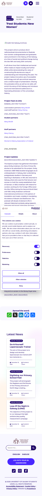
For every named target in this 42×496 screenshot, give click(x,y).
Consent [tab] (7, 214)
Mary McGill (25, 108)
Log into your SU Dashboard (21, 461)
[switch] (37, 252)
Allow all (21, 273)
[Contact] (31, 3)
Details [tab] (21, 214)
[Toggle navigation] (38, 3)
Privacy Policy (11, 489)
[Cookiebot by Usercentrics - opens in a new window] (31, 208)
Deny (21, 286)
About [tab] (34, 214)
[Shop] (25, 3)
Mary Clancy (22, 110)
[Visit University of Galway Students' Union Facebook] (26, 471)
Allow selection (21, 279)
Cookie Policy (30, 486)
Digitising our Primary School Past (21, 376)
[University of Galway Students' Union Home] (7, 3)
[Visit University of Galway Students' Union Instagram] (20, 471)
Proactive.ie (31, 489)
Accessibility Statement (15, 486)
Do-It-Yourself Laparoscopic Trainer (20, 345)
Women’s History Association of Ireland (18, 141)
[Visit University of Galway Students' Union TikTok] (14, 471)
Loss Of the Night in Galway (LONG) (19, 407)
